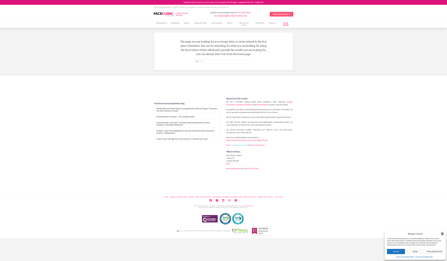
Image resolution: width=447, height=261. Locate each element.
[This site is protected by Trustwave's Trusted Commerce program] (203, 231)
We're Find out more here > (246, 145)
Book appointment (234, 169)
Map (228, 164)
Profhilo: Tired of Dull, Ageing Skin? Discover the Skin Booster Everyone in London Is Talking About (185, 132)
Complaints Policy (265, 197)
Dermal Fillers (262, 105)
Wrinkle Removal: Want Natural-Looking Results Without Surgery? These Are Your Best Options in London (186, 109)
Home (166, 197)
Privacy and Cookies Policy (405, 257)
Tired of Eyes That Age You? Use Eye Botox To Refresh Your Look (182, 139)
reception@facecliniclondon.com (232, 16)
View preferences (434, 251)
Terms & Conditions (178, 197)
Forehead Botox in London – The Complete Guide (175, 117)
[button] (442, 234)
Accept (396, 251)
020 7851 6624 (165, 7)
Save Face (279, 197)
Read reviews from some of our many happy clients (247, 140)
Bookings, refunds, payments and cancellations (234, 197)
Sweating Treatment (244, 105)
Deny (415, 251)
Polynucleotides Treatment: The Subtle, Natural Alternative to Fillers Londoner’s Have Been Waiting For (183, 124)
